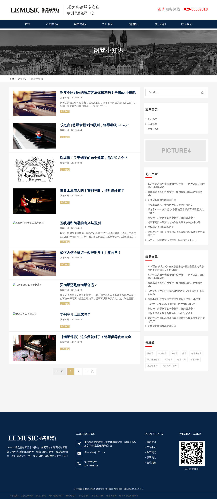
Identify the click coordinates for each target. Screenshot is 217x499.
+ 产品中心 (150, 447)
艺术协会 (195, 359)
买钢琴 (150, 353)
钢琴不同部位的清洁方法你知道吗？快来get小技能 (98, 92)
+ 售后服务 (150, 462)
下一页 (90, 371)
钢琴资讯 (79, 24)
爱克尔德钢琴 (153, 359)
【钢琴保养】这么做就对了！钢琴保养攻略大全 (95, 337)
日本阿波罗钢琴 (56, 495)
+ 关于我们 (150, 452)
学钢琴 (174, 353)
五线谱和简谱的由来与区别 (80, 223)
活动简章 (152, 124)
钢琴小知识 (154, 129)
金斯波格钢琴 (98, 495)
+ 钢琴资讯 (150, 442)
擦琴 (184, 353)
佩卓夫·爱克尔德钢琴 (128, 495)
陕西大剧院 (41, 495)
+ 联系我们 (150, 457)
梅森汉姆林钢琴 (169, 365)
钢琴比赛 (181, 359)
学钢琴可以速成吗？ (75, 314)
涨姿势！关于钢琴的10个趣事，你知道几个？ (94, 158)
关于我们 (160, 24)
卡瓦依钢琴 (84, 495)
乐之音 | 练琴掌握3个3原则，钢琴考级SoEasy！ (95, 125)
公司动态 (65, 111)
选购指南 (134, 24)
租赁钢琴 (162, 353)
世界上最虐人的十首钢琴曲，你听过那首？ (92, 190)
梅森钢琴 (168, 359)
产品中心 (51, 24)
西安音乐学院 (27, 495)
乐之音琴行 (152, 365)
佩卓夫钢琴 (196, 353)
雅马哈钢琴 (71, 495)
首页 (27, 24)
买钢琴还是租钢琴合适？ (78, 285)
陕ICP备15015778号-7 (133, 489)
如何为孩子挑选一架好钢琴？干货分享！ (90, 252)
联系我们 (186, 24)
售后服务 (107, 24)
